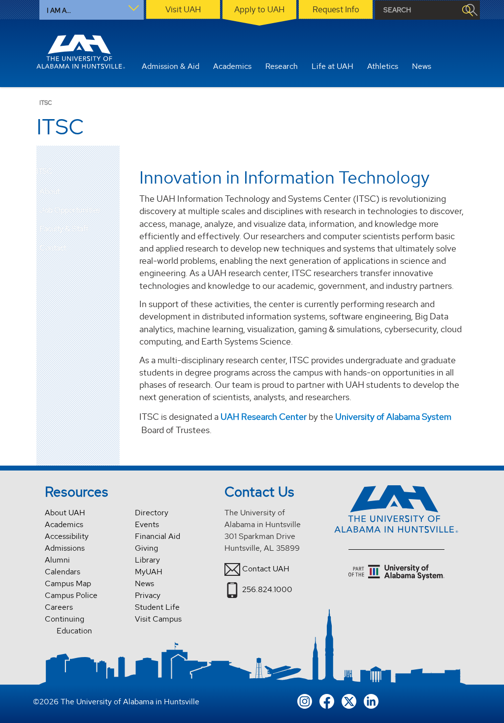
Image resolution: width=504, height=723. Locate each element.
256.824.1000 (267, 589)
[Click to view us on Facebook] (326, 700)
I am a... (59, 10)
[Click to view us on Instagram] (304, 700)
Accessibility (67, 536)
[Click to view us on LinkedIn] (371, 700)
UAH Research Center (263, 416)
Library (147, 560)
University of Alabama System (393, 416)
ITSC (44, 171)
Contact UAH (265, 569)
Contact (52, 248)
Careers (59, 607)
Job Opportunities (69, 210)
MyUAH (148, 571)
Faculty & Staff (64, 228)
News (144, 583)
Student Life (157, 607)
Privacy (147, 595)
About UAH (65, 512)
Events (147, 524)
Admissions (65, 548)
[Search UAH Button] (467, 10)
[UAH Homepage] (80, 51)
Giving (146, 548)
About (49, 191)
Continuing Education (68, 625)
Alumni (57, 560)
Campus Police (71, 595)
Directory (151, 512)
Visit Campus (158, 619)
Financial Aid (157, 536)
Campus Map (68, 583)
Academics (64, 524)
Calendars (62, 571)
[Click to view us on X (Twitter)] (349, 700)
